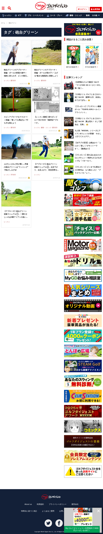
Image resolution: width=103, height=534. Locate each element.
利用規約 (40, 504)
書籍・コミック (76, 15)
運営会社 (75, 504)
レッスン (8, 15)
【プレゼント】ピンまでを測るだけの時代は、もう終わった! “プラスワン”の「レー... (88, 170)
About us (28, 504)
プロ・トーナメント (36, 15)
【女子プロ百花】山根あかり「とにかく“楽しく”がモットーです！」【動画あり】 (88, 146)
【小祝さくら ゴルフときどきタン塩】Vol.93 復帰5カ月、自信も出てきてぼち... (88, 97)
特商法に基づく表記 (29, 511)
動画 (88, 15)
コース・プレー (56, 15)
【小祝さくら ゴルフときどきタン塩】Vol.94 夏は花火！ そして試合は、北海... (88, 121)
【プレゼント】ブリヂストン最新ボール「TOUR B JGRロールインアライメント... (88, 109)
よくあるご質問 (48, 511)
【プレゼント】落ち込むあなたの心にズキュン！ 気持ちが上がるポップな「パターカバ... (88, 158)
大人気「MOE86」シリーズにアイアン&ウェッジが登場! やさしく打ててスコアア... (88, 133)
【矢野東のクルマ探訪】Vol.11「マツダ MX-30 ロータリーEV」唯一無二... (88, 85)
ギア (19, 15)
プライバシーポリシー (57, 504)
